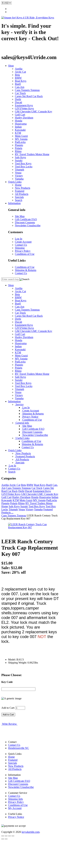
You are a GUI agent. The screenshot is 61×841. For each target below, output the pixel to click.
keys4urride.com (30, 831)
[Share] (6, 835)
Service (19, 404)
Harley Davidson (24, 117)
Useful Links (22, 438)
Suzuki (18, 160)
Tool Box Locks (23, 166)
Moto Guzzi (21, 136)
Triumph (19, 169)
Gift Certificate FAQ (26, 219)
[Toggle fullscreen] (9, 835)
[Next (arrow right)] (6, 838)
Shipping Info (15, 799)
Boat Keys (20, 80)
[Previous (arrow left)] (2, 838)
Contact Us (21, 244)
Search (18, 200)
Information (14, 203)
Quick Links (15, 181)
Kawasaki (20, 129)
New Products (22, 187)
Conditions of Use (24, 254)
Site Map (20, 216)
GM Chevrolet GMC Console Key (33, 111)
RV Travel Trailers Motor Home (32, 154)
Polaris (18, 148)
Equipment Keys (24, 105)
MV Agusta (21, 139)
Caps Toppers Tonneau (27, 90)
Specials (19, 197)
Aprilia (18, 68)
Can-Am (19, 87)
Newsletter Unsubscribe (27, 225)
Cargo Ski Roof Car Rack (29, 96)
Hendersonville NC (18, 748)
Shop (11, 65)
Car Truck (20, 93)
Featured (19, 191)
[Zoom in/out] (13, 835)
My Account (15, 808)
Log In (18, 238)
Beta (17, 74)
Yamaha (19, 178)
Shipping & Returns (25, 270)
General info (22, 422)
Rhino (18, 151)
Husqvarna (21, 123)
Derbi (18, 99)
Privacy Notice (30, 416)
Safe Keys (20, 157)
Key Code (7, 682)
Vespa (18, 172)
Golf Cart (20, 114)
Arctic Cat (20, 71)
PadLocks (20, 142)
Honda (18, 120)
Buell (18, 84)
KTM (18, 132)
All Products (21, 194)
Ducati (18, 102)
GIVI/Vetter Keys (24, 108)
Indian (18, 126)
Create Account (23, 241)
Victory (19, 175)
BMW (18, 77)
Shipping (20, 247)
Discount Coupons (25, 222)
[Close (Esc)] (2, 835)
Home (18, 184)
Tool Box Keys (23, 163)
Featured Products (25, 456)
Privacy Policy (22, 250)
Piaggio (19, 145)
